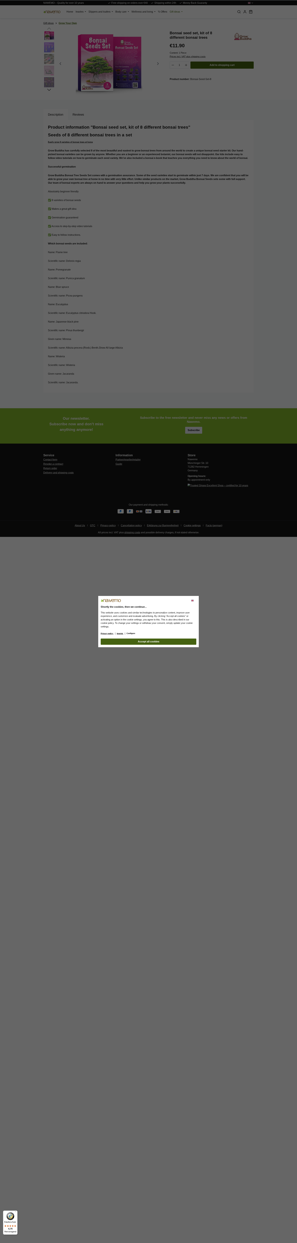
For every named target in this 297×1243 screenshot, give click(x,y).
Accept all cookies (148, 641)
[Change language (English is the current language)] (193, 600)
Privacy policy (107, 634)
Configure (131, 633)
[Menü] (15, 1212)
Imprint (120, 634)
